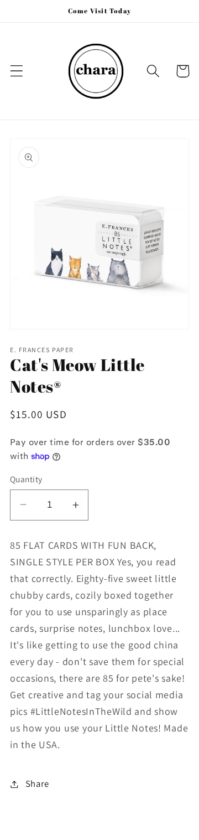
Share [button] (37, 783)
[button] (17, 71)
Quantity (26, 479)
